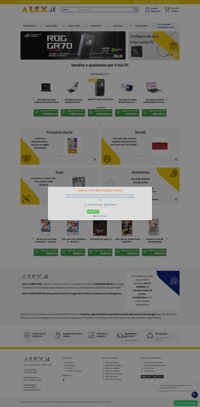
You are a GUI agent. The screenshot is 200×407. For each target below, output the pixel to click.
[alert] (100, 203)
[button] (100, 203)
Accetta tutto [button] (93, 211)
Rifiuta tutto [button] (107, 211)
